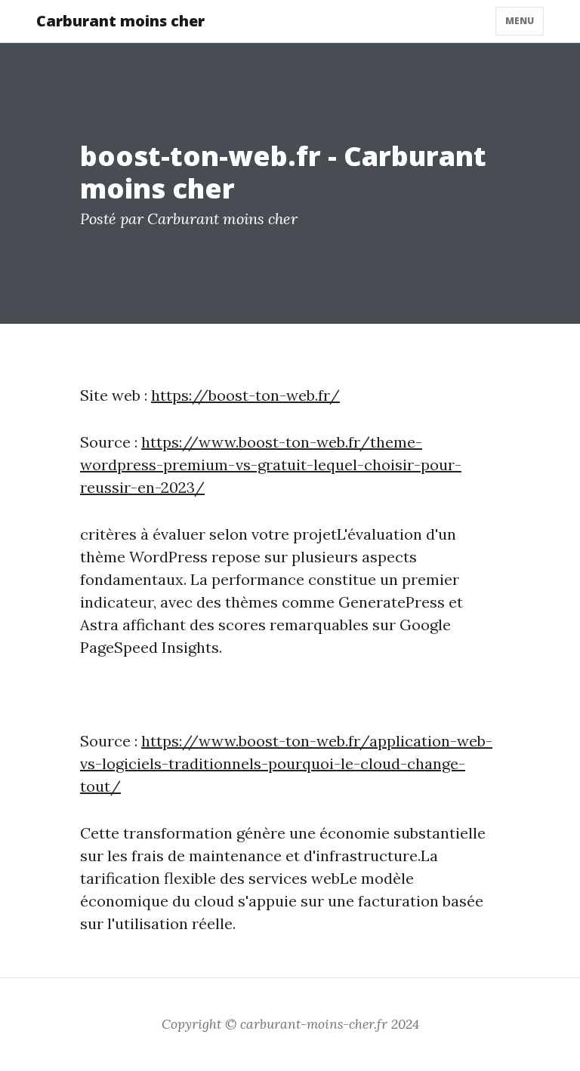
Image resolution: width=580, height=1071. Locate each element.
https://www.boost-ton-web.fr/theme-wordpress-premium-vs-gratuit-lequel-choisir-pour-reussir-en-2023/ (270, 464)
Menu (519, 20)
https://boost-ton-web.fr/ (245, 395)
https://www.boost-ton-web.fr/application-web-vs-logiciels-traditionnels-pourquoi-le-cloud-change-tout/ (286, 763)
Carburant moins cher (120, 21)
